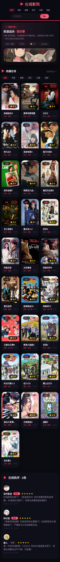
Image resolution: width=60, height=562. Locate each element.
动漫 (41, 10)
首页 (12, 10)
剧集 (26, 10)
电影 (19, 10)
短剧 (48, 10)
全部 (5, 78)
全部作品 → (51, 71)
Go (44, 16)
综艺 (33, 10)
